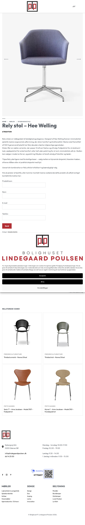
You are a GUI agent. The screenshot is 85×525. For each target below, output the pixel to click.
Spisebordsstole (24, 121)
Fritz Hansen (9, 406)
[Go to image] (3, 118)
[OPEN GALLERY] (42, 59)
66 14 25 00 (9, 456)
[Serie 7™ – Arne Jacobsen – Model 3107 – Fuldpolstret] (22, 384)
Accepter (42, 276)
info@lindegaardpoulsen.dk (15, 453)
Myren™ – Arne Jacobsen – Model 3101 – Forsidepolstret (59, 410)
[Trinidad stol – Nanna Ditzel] (63, 332)
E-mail (4, 203)
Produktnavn (7, 181)
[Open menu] (74, 6)
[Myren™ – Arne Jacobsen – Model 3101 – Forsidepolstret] (63, 384)
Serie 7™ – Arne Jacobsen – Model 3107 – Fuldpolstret (18, 410)
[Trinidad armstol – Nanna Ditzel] (22, 332)
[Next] (79, 59)
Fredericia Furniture (13, 354)
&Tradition (7, 132)
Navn (4, 192)
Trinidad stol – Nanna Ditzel (55, 357)
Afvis (42, 282)
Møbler (12, 121)
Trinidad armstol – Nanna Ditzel (15, 357)
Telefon (5, 214)
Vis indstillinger (42, 288)
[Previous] (6, 59)
